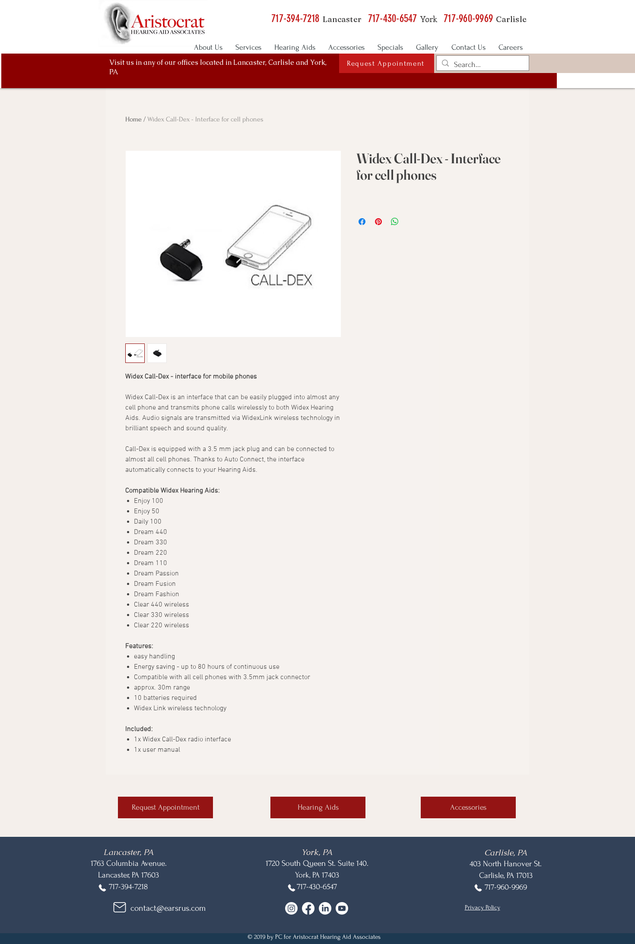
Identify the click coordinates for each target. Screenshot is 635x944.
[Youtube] (342, 908)
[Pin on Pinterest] (378, 221)
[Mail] (119, 907)
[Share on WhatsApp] (395, 221)
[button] (386, 63)
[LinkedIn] (325, 908)
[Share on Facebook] (362, 221)
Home (133, 119)
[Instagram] (291, 908)
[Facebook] (308, 908)
